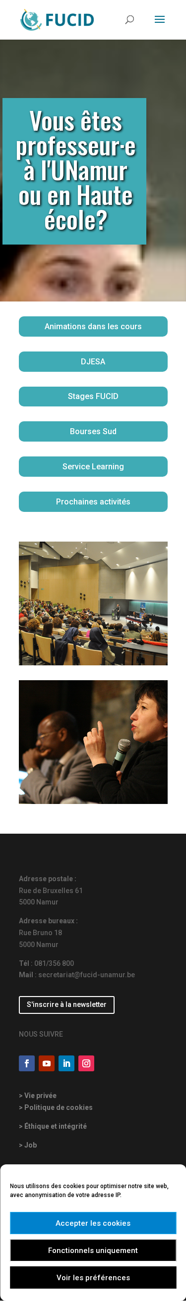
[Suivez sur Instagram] (86, 1063)
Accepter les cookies (93, 1223)
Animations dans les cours (93, 326)
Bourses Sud (93, 431)
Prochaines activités (93, 501)
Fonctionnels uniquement (93, 1250)
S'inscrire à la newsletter (67, 1004)
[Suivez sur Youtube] (47, 1063)
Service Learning (93, 466)
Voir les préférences (93, 1277)
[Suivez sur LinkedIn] (66, 1063)
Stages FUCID (93, 396)
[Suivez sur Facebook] (27, 1063)
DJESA (93, 361)
